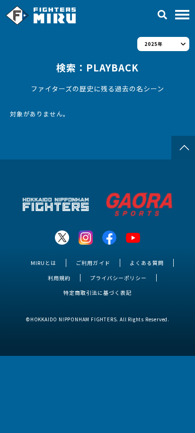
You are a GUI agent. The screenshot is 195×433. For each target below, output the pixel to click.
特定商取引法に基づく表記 (97, 292)
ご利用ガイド (93, 262)
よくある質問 (147, 262)
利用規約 (59, 278)
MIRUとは (43, 262)
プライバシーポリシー (118, 278)
